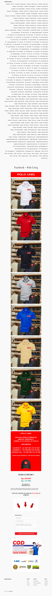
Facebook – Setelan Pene (42, 23)
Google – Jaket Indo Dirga (13, 108)
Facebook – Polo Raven (21, 15)
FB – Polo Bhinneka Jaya (32, 56)
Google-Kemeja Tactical (23, 139)
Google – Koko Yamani (43, 96)
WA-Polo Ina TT (44, 158)
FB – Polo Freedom (25, 58)
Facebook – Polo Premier (10, 15)
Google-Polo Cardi (22, 141)
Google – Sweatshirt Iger (43, 134)
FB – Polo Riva (27, 72)
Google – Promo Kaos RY (32, 96)
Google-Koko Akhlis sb (43, 139)
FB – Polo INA (13, 65)
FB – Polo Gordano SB (43, 61)
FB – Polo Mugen (29, 70)
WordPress (11, 591)
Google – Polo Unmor (34, 125)
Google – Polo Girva (15, 117)
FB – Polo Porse (19, 72)
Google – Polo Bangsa (12, 96)
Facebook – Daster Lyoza (31, 4)
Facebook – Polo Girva (23, 11)
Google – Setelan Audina (43, 129)
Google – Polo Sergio (43, 122)
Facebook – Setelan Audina (30, 18)
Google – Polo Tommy (24, 125)
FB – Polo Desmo (10, 58)
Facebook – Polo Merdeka (31, 13)
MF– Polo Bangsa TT (43, 148)
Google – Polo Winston (17, 127)
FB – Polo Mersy (15, 70)
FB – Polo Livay (21, 68)
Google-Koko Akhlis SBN (12, 141)
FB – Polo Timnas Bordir (43, 72)
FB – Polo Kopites (27, 65)
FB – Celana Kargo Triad (20, 34)
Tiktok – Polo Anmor (18, 153)
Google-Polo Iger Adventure (42, 141)
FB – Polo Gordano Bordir (22, 61)
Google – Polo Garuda (43, 115)
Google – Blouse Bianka (20, 98)
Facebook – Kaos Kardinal (17, 6)
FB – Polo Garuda (34, 58)
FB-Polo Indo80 (36, 89)
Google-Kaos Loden (31, 136)
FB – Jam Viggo (35, 42)
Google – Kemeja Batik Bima (23, 113)
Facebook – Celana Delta (20, 4)
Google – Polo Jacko (22, 120)
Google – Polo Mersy (25, 122)
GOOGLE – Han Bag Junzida (33, 106)
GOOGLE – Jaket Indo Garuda (26, 108)
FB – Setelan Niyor (17, 80)
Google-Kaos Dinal (22, 136)
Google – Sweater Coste (43, 132)
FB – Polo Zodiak (11, 77)
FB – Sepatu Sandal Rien (43, 77)
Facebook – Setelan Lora (31, 20)
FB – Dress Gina (37, 34)
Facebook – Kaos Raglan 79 (30, 6)
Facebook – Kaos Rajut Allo (42, 6)
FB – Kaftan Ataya (8, 44)
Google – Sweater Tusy (32, 134)
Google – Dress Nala (9, 101)
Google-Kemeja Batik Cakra (12, 139)
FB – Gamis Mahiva (23, 39)
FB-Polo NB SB (14, 91)
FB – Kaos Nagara (36, 46)
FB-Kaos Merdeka (37, 87)
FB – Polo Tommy (15, 75)
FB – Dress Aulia (29, 34)
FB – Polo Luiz (28, 68)
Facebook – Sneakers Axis (30, 25)
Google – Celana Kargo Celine (32, 98)
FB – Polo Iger (45, 63)
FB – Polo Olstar (37, 70)
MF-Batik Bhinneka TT (43, 146)
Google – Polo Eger (34, 115)
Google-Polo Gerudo (31, 141)
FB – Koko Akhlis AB (16, 32)
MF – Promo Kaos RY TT (43, 144)
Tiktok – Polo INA (35, 153)
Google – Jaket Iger (44, 106)
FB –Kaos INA (27, 82)
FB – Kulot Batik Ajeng (15, 53)
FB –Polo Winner (28, 84)
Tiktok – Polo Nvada (9, 153)
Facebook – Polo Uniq (43, 15)
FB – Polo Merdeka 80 (43, 68)
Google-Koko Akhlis (34, 139)
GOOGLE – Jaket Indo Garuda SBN (41, 108)
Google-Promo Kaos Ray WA (20, 144)
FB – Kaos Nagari (44, 46)
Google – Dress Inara (43, 98)
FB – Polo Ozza (45, 70)
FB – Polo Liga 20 (13, 68)
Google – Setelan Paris (32, 132)
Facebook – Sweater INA (31, 27)
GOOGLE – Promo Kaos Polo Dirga (41, 127)
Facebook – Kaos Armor (43, 4)
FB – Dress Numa (17, 37)
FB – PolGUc (23, 53)
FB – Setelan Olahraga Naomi (36, 32)
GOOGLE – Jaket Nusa (9, 110)
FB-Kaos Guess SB (29, 87)
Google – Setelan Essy (21, 132)
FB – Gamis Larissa (14, 39)
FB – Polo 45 (29, 53)
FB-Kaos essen (45, 84)
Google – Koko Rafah (43, 113)
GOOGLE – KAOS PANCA (43, 110)
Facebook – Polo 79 (10, 4)
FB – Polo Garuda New (43, 58)
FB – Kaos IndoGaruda (10, 46)
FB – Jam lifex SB (27, 42)
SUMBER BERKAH (8, 1)
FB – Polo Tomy (23, 75)
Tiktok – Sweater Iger (43, 155)
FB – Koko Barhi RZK (28, 51)
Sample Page (37, 151)
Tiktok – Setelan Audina (23, 155)
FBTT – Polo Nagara (26, 94)
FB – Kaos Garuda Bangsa (35, 44)
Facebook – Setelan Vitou (19, 25)
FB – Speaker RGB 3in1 (27, 80)
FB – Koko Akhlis (44, 30)
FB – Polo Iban (38, 63)
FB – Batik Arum (11, 34)
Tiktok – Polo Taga (13, 155)
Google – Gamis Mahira (32, 103)
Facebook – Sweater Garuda (19, 27)
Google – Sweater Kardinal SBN (19, 134)
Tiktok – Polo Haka (27, 153)
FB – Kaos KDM (28, 46)
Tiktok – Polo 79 (44, 151)
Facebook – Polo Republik (32, 15)
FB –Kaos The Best (44, 82)
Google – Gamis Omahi (43, 103)
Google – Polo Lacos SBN (42, 120)
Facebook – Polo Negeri (43, 13)
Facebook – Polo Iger (34, 11)
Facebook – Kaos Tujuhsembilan (18, 8)
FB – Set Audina (9, 80)
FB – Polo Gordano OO (33, 61)
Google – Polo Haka (35, 117)
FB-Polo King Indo (44, 89)
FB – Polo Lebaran (35, 65)
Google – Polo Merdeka (15, 122)
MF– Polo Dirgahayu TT (10, 151)
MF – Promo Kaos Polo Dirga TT (19, 146)
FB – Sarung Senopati (20, 77)
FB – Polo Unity (38, 75)
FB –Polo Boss (12, 84)
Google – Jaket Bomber (43, 94)
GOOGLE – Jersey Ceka (20, 110)
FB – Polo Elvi (18, 58)
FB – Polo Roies (34, 72)
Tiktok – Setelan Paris (33, 155)
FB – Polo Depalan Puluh (43, 56)
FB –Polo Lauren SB (20, 84)
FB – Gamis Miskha (32, 39)
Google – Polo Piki (34, 122)
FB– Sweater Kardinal (16, 94)
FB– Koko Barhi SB (37, 91)
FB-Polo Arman (12, 89)
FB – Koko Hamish (44, 51)
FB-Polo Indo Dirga (28, 89)
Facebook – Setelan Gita (20, 20)
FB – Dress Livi (45, 34)
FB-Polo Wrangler (28, 91)
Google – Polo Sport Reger (13, 125)
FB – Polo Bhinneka (22, 56)
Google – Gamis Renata (10, 106)
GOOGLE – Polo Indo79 (12, 120)
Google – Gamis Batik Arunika (42, 101)
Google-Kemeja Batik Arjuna (42, 136)
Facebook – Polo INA (43, 11)
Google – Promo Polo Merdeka (17, 129)
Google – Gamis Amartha (19, 101)
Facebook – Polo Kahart (20, 13)
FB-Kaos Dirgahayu (37, 84)
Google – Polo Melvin (22, 96)
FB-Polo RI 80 (21, 91)
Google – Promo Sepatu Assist (30, 129)
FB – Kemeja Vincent (11, 51)
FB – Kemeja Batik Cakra (24, 49)
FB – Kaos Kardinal (20, 46)
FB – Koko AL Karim (25, 32)
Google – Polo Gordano (25, 117)
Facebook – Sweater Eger (42, 25)
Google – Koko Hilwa (34, 113)
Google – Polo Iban (44, 117)
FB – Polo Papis (12, 72)
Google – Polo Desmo (24, 115)
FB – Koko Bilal (36, 51)
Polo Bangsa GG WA (20, 151)
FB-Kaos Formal (10, 87)
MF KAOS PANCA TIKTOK (32, 146)
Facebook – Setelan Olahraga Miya (17, 23)
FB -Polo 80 (45, 32)
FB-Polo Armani (20, 89)
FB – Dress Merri (9, 37)
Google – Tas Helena (13, 136)
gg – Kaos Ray (34, 94)
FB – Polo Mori (22, 70)
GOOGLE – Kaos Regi (12, 113)
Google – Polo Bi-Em (15, 115)
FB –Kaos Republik (35, 82)
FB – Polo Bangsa (44, 53)
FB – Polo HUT (31, 63)
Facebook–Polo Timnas (35, 30)
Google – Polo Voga (44, 125)
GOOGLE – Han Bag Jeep (21, 106)
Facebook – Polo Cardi (30, 8)
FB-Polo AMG (45, 87)
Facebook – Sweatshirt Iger (10, 30)
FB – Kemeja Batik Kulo (35, 49)
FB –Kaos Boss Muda (10, 82)
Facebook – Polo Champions (42, 8)
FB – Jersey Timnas (44, 42)
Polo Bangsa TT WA (30, 151)
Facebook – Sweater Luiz (42, 27)
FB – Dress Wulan (25, 37)
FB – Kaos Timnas (14, 49)
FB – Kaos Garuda (16, 44)
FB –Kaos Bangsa (44, 80)
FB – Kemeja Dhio (44, 49)
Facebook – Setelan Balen (42, 18)
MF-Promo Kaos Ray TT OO (20, 148)
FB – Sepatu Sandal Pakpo (31, 77)
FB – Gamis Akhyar (34, 37)
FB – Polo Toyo (30, 75)
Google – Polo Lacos (32, 120)
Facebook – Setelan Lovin (42, 20)
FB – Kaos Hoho (44, 44)
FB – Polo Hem (17, 63)
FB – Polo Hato (10, 63)
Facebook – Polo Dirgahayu (12, 11)
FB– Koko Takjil (45, 91)
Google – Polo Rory (10, 98)
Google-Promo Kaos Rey (32, 144)
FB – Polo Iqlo (20, 65)
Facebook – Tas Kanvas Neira (23, 30)
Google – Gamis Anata (30, 101)
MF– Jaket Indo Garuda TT (32, 148)
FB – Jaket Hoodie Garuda (42, 39)
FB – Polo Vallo (45, 75)
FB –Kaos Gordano (20, 82)
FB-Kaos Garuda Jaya (19, 87)
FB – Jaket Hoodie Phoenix (10, 42)
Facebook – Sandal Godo (18, 18)
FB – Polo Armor (36, 53)
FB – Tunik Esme (36, 80)
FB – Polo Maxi (35, 68)
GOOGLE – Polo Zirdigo (28, 127)
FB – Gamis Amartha (43, 37)
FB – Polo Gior (13, 61)
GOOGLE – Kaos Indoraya (31, 110)
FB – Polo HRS (24, 63)
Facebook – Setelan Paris (31, 23)
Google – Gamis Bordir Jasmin (20, 103)
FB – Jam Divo (20, 42)
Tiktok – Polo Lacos (44, 153)
